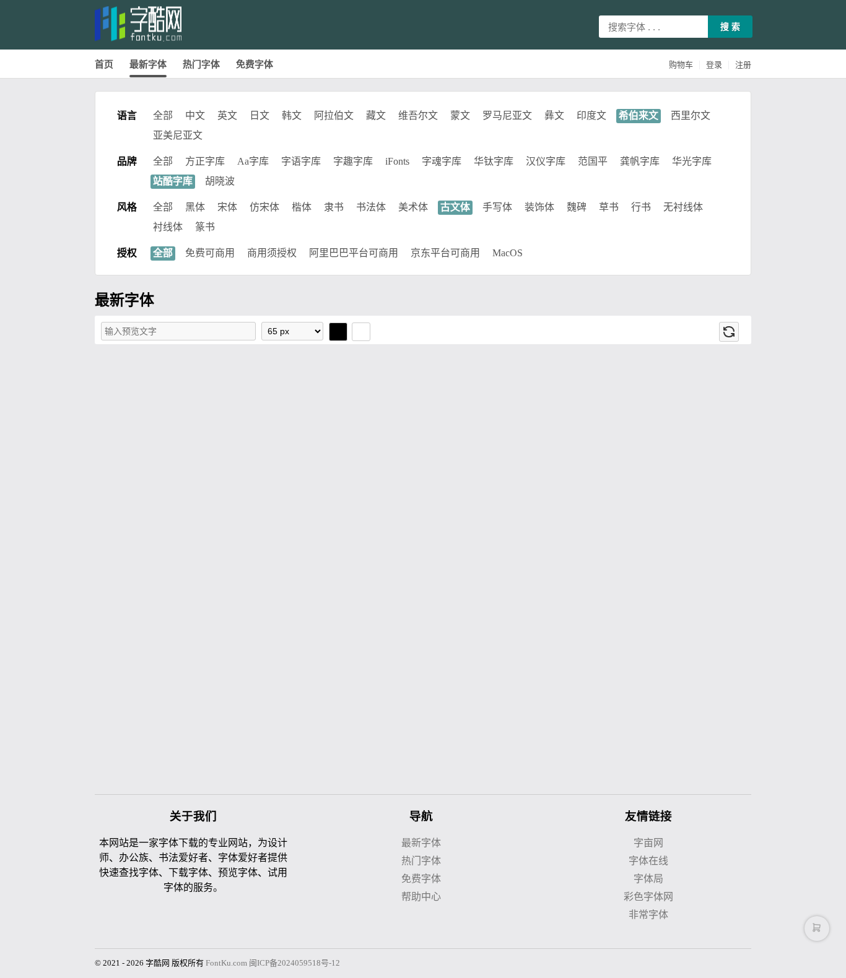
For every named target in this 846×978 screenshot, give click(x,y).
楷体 (302, 207)
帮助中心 (421, 896)
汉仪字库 (545, 161)
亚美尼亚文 (178, 135)
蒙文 (460, 115)
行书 (641, 207)
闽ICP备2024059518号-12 (294, 962)
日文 (259, 115)
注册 (743, 64)
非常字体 (648, 914)
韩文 (292, 115)
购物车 (681, 64)
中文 (195, 115)
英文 (227, 115)
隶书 (334, 207)
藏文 (376, 115)
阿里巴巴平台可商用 (353, 253)
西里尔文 (690, 115)
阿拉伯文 (334, 115)
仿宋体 (264, 207)
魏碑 (577, 207)
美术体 (413, 207)
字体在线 (648, 860)
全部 (163, 115)
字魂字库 (441, 161)
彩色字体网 (648, 896)
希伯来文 (638, 115)
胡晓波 (220, 181)
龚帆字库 (640, 161)
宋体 (227, 207)
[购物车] (817, 928)
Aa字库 (253, 161)
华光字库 (692, 161)
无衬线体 (683, 207)
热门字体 (201, 64)
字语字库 (301, 161)
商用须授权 (272, 253)
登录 (714, 64)
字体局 (648, 878)
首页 (104, 64)
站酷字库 (173, 181)
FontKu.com (226, 962)
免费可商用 (210, 253)
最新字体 (148, 64)
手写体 (497, 207)
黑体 (195, 207)
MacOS (507, 253)
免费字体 (254, 64)
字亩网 (648, 842)
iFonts (397, 161)
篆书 (205, 227)
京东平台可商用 (445, 253)
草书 (609, 207)
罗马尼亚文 (507, 115)
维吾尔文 (418, 115)
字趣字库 (353, 161)
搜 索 (730, 27)
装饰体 (539, 207)
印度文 (591, 115)
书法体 (371, 207)
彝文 (554, 115)
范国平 (593, 161)
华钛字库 (493, 161)
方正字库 (205, 161)
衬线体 (168, 227)
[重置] (729, 332)
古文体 (455, 207)
